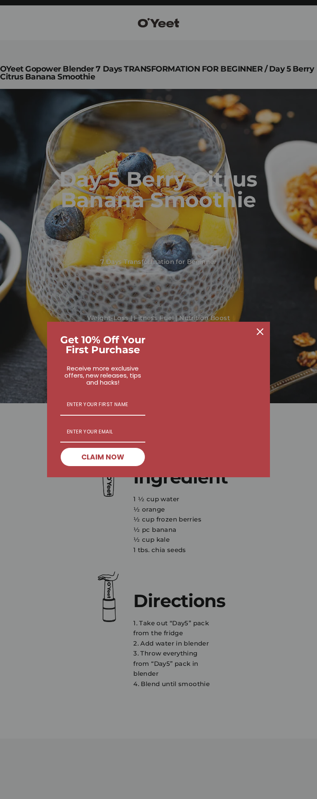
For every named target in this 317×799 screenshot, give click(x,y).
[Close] (260, 332)
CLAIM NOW (102, 457)
